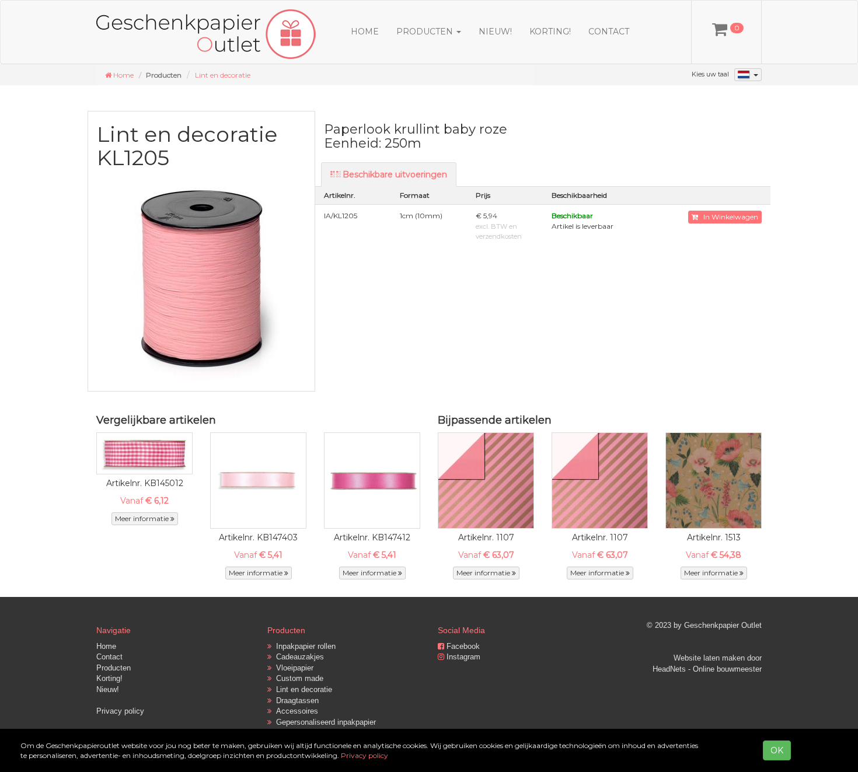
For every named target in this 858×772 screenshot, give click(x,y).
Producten (113, 667)
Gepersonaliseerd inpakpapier (323, 722)
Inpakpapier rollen (303, 646)
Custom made (297, 678)
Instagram (462, 656)
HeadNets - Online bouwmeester (707, 669)
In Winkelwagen (728, 216)
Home (365, 31)
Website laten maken (709, 658)
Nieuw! (495, 31)
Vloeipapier (292, 667)
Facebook (462, 646)
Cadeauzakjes (297, 656)
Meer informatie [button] (142, 518)
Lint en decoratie (222, 75)
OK (776, 750)
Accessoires (294, 711)
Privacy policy (120, 711)
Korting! (550, 31)
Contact (608, 31)
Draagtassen (295, 700)
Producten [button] (425, 31)
